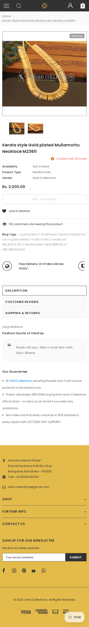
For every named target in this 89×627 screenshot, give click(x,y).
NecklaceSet (34, 244)
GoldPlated (49, 234)
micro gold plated (15, 239)
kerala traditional (72, 234)
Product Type (11, 172)
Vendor (7, 178)
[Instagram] (15, 570)
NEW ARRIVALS (55, 244)
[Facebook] (5, 570)
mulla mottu (40, 239)
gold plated (29, 234)
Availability (10, 166)
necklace (58, 239)
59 (11, 224)
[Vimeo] (45, 570)
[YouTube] (35, 570)
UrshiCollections (20, 381)
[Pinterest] (25, 570)
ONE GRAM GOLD (13, 249)
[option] (44, 74)
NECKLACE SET (12, 244)
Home (6, 16)
